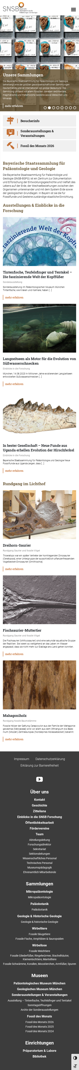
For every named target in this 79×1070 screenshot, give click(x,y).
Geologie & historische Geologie (39, 921)
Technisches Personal (39, 862)
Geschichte (39, 805)
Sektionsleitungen (39, 853)
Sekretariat (39, 849)
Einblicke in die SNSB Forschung (39, 817)
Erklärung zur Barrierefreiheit (40, 765)
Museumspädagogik (39, 867)
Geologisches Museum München (39, 989)
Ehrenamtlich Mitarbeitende (39, 872)
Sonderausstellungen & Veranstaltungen (39, 995)
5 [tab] (62, 108)
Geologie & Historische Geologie (39, 916)
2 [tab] (49, 108)
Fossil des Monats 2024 (40, 1031)
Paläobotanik (39, 904)
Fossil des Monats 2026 (40, 1022)
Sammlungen (39, 884)
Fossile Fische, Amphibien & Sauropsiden (40, 938)
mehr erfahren (14, 106)
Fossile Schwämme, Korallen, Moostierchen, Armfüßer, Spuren (39, 963)
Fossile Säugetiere (39, 934)
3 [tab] (53, 108)
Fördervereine (39, 828)
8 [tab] (75, 108)
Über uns (39, 792)
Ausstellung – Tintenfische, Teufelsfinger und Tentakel (39, 1000)
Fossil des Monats (39, 1016)
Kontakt (39, 799)
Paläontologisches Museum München (39, 983)
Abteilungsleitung (39, 839)
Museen (39, 975)
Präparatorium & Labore (39, 1051)
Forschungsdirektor (39, 844)
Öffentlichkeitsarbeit (39, 823)
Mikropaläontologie (39, 891)
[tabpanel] (39, 63)
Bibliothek (39, 1056)
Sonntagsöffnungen (40, 1005)
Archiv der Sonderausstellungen (39, 1009)
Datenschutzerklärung (50, 759)
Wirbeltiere (39, 928)
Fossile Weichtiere (39, 951)
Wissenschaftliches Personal (40, 858)
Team (40, 834)
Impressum (21, 759)
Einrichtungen (39, 1043)
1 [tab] (45, 108)
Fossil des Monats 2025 (40, 1026)
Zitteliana (39, 811)
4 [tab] (58, 108)
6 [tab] (66, 108)
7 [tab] (70, 108)
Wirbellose (39, 945)
